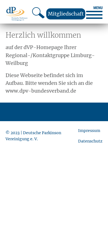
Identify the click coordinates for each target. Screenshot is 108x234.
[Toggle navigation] (94, 12)
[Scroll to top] (95, 220)
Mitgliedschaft (66, 14)
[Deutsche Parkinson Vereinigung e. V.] (16, 13)
